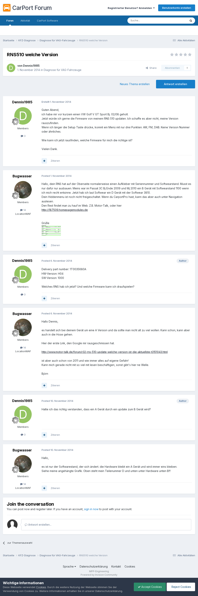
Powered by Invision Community (99, 574)
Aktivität (25, 20)
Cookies (130, 566)
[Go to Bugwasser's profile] (23, 189)
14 (24, 209)
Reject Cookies (181, 586)
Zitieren (55, 160)
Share (152, 67)
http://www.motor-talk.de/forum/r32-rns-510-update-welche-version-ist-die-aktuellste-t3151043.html (105, 352)
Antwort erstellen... (39, 524)
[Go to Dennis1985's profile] (11, 68)
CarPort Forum (32, 7)
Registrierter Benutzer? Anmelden (130, 7)
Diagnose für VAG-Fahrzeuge (62, 70)
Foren (10, 20)
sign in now (91, 509)
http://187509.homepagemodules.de (65, 209)
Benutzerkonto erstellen (176, 7)
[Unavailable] (51, 230)
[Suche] (191, 20)
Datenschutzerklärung (94, 566)
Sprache (68, 566)
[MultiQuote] (44, 161)
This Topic (175, 20)
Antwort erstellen (175, 84)
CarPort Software (47, 20)
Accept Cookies (151, 586)
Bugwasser (22, 176)
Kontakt (116, 566)
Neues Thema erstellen (135, 84)
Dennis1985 (31, 65)
